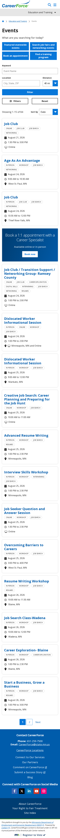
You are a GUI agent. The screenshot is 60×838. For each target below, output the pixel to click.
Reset (45, 101)
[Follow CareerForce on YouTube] (36, 791)
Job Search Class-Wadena (24, 617)
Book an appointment (15, 55)
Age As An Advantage (22, 160)
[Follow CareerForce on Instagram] (44, 791)
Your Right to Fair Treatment (30, 808)
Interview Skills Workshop (26, 472)
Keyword (6, 66)
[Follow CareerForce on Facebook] (14, 791)
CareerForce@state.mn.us (34, 744)
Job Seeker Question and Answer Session (24, 510)
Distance (47, 78)
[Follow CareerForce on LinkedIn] (29, 791)
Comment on (28, 767)
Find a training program (43, 56)
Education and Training (18, 21)
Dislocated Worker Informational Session (22, 320)
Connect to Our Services (30, 757)
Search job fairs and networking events (43, 46)
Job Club (11, 123)
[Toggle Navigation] (55, 5)
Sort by (34, 112)
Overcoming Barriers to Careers (23, 547)
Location (6, 78)
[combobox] (21, 83)
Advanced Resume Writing (26, 435)
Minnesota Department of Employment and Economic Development (27, 823)
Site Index (30, 812)
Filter (30, 92)
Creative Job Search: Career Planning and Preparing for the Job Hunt (27, 399)
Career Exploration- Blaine (26, 650)
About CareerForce (30, 803)
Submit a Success (28, 772)
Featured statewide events (15, 46)
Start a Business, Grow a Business (24, 684)
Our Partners (30, 762)
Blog (30, 777)
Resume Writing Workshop (26, 581)
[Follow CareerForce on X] (22, 791)
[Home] (16, 5)
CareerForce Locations (30, 750)
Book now (30, 254)
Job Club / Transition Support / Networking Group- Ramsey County (29, 273)
